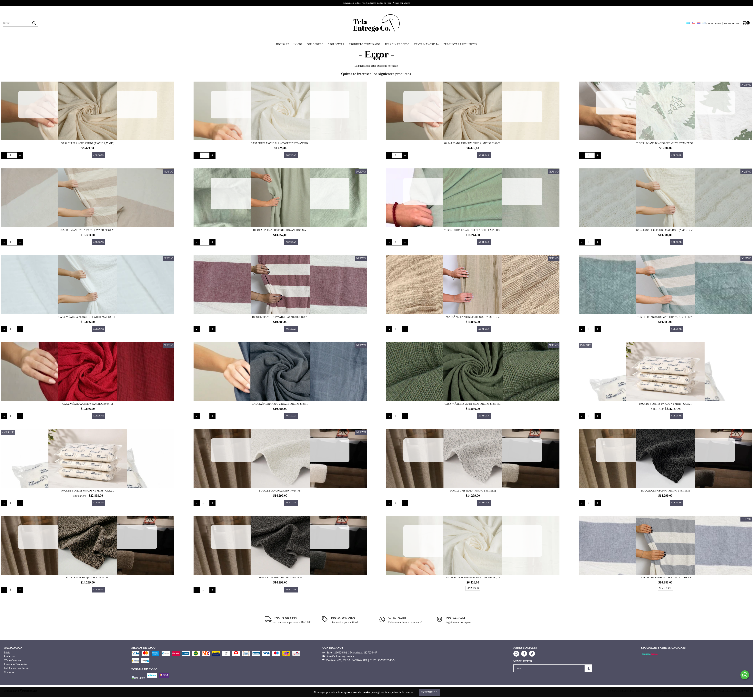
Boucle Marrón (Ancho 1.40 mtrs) (87, 577)
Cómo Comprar (12, 660)
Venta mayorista (426, 44)
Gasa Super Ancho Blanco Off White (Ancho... (280, 143)
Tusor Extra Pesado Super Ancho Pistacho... (472, 230)
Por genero (315, 44)
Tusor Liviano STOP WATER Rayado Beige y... (87, 230)
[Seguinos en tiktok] (532, 654)
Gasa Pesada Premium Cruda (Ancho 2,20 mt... (472, 143)
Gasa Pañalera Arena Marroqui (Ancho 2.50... (473, 317)
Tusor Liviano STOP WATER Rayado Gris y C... (665, 577)
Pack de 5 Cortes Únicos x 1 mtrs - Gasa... (665, 404)
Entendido (429, 692)
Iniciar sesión (731, 23)
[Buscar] (34, 23)
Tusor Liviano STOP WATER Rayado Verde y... (665, 317)
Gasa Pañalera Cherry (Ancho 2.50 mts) (87, 404)
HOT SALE (282, 44)
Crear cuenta (714, 23)
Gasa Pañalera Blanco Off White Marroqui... (87, 317)
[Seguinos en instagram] (516, 654)
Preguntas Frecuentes (15, 664)
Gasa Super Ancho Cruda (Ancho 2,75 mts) (87, 143)
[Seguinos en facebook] (524, 654)
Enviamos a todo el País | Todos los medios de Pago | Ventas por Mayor (376, 3)
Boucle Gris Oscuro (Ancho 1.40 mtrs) (665, 490)
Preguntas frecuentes (460, 44)
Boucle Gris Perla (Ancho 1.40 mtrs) (473, 490)
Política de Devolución (16, 668)
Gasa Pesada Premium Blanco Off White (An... (473, 577)
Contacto (9, 672)
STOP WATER (336, 44)
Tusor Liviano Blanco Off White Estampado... (665, 143)
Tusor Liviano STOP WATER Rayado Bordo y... (280, 317)
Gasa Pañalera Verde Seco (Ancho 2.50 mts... (473, 404)
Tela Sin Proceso (397, 44)
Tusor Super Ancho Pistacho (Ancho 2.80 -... (280, 230)
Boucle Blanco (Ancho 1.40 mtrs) (280, 490)
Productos (9, 656)
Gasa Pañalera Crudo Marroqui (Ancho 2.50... (665, 230)
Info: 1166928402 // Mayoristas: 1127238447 (352, 652)
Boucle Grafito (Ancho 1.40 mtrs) (280, 577)
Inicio (298, 44)
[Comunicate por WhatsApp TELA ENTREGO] (744, 674)
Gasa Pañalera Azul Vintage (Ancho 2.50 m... (280, 404)
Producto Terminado (364, 44)
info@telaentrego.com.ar (341, 656)
